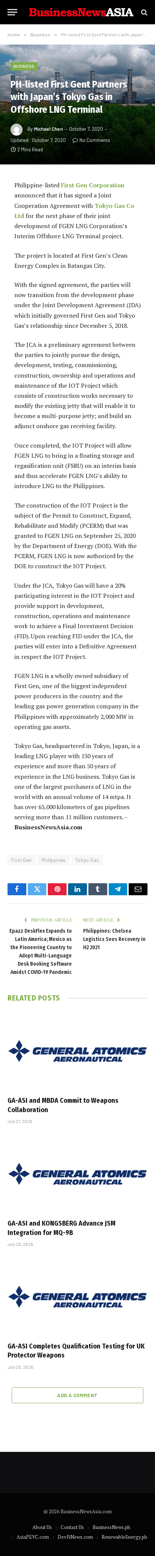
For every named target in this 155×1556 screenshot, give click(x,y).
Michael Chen (48, 129)
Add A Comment (77, 1395)
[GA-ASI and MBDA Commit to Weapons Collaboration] (77, 1051)
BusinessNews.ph (111, 1527)
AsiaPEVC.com (33, 1537)
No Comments (94, 140)
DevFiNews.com (75, 1537)
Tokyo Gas (87, 860)
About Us (42, 1527)
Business (24, 66)
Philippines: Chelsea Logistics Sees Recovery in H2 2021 (114, 939)
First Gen (21, 860)
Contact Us (72, 1527)
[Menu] (12, 12)
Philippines (53, 860)
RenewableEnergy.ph (124, 1537)
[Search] (143, 12)
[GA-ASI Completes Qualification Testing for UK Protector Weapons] (77, 1296)
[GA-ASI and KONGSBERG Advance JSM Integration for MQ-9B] (77, 1174)
